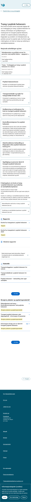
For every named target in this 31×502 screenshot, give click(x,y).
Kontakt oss (6, 413)
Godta (4, 497)
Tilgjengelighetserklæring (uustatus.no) (13, 481)
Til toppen (27, 378)
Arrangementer (7, 444)
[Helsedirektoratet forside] (2, 5)
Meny (27, 5)
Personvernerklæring (8, 474)
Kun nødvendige (14, 497)
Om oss (5, 400)
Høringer (5, 451)
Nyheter (5, 437)
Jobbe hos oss (7, 406)
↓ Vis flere (15, 293)
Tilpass (24, 497)
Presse (4, 457)
